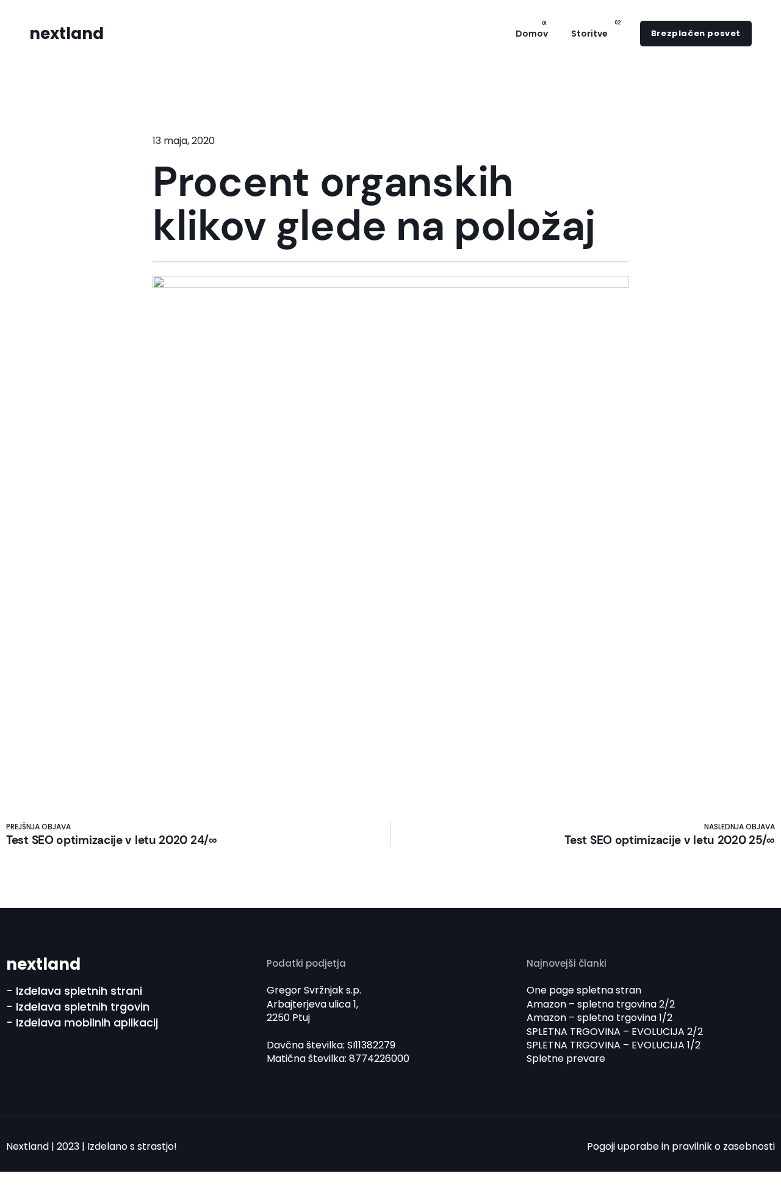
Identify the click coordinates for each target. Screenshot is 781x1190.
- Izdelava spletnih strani (74, 990)
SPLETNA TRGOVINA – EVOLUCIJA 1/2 (613, 1045)
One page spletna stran (584, 990)
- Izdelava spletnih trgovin (77, 1006)
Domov (532, 33)
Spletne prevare (566, 1058)
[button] (696, 33)
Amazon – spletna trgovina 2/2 (601, 1004)
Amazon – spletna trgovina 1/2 (599, 1018)
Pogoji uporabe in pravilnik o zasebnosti (681, 1146)
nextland (66, 34)
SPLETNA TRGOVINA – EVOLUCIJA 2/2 (615, 1032)
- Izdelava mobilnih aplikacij (82, 1022)
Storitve (589, 33)
